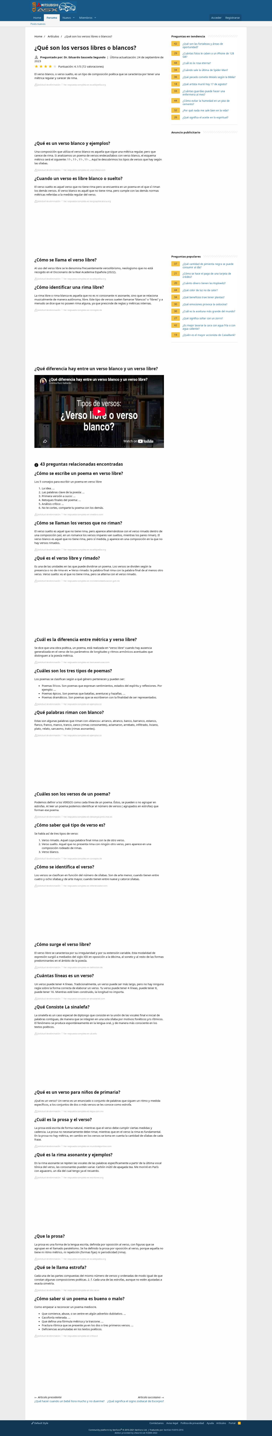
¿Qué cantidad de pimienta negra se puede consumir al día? (208, 265)
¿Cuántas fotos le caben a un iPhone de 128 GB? (208, 55)
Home (37, 17)
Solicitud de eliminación (49, 84)
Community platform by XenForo (118, 1429)
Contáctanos (157, 1423)
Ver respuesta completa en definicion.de (83, 967)
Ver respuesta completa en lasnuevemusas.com (86, 662)
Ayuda (210, 1423)
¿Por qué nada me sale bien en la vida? (206, 110)
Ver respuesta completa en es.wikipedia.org (84, 84)
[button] (73, 17)
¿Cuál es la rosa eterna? (197, 63)
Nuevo (67, 17)
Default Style (41, 1423)
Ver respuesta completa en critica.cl (80, 1335)
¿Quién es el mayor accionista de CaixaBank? (209, 335)
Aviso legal (172, 1423)
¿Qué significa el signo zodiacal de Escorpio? (135, 1401)
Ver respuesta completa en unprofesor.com (84, 170)
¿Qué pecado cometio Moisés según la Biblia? (209, 77)
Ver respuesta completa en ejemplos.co (82, 704)
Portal (232, 1423)
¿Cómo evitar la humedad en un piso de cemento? (206, 102)
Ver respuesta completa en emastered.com (84, 998)
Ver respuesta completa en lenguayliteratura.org (87, 201)
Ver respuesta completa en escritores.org (83, 1177)
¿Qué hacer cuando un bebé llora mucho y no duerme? (69, 1401)
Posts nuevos (38, 24)
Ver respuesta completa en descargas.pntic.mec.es (87, 816)
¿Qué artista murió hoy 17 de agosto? (205, 84)
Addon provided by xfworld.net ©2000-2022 (136, 1432)
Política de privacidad (192, 1423)
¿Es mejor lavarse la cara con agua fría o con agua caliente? (209, 327)
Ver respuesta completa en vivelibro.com (83, 514)
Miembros (85, 17)
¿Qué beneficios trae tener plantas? (203, 297)
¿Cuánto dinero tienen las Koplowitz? (204, 283)
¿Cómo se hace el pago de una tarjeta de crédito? (207, 275)
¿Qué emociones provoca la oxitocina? (205, 304)
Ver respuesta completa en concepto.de (82, 310)
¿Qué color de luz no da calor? (200, 290)
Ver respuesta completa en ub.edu (80, 1033)
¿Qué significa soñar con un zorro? (203, 318)
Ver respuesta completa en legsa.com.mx (83, 1111)
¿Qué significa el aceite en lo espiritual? (205, 117)
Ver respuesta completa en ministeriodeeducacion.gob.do (91, 580)
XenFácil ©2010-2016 (173, 1429)
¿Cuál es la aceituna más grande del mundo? (209, 311)
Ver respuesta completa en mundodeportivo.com (87, 1146)
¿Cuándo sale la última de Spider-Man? (205, 70)
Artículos (53, 36)
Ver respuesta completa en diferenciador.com (85, 885)
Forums (52, 17)
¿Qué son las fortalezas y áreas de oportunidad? (203, 45)
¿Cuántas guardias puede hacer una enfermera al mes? (204, 93)
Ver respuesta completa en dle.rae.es (81, 1290)
